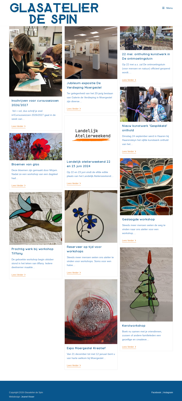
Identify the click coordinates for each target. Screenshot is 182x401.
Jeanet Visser (27, 396)
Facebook (156, 392)
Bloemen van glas (25, 164)
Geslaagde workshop (138, 219)
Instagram (168, 392)
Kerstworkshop (133, 325)
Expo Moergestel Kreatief (86, 348)
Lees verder (19, 126)
